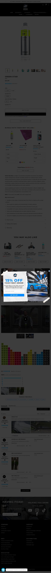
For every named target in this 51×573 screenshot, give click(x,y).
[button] (3, 570)
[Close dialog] (49, 271)
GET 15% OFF (14, 295)
